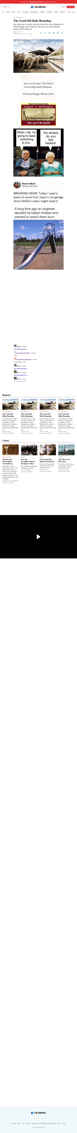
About (74, 12)
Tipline (56, 12)
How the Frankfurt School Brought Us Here (27, 461)
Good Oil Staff (17, 32)
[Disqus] (38, 322)
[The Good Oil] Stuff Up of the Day (47, 460)
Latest (8, 12)
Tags (19, 12)
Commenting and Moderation (48, 1123)
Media (41, 457)
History (23, 457)
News (13, 12)
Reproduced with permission (10, 480)
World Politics (6, 457)
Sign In (63, 6)
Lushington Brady (26, 470)
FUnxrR (63, 1123)
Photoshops (34, 12)
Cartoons (25, 12)
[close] (75, 2)
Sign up (14, 1123)
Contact (62, 12)
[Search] (8, 7)
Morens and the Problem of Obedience (7, 461)
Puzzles (42, 12)
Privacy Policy (35, 1123)
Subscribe (70, 7)
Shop (69, 12)
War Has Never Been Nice (64, 460)
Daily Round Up (17, 17)
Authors (49, 12)
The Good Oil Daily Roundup (8, 415)
